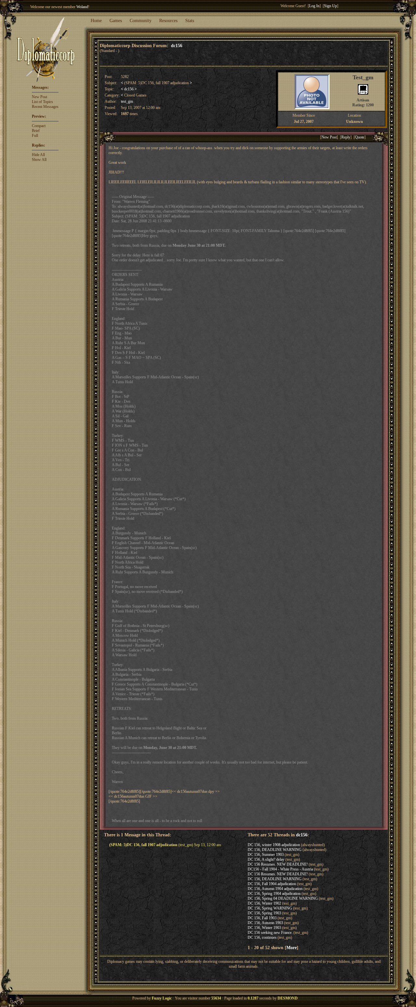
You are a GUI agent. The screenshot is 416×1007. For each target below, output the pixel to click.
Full (35, 135)
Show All (39, 159)
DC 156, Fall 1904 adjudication (272, 884)
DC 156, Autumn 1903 (265, 923)
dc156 (176, 45)
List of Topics (42, 101)
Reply (345, 137)
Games (116, 20)
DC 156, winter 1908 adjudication (274, 845)
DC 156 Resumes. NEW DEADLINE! (278, 864)
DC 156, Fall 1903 (262, 918)
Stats (189, 20)
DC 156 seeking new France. (270, 932)
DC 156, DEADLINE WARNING (275, 849)
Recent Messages (45, 106)
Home (96, 20)
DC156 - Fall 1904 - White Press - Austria (280, 869)
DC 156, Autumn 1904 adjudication (275, 888)
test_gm (127, 101)
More (291, 947)
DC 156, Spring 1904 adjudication (274, 893)
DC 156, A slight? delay (266, 859)
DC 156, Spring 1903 (264, 913)
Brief (36, 130)
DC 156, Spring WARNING (270, 908)
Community (140, 20)
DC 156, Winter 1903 (264, 927)
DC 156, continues (262, 937)
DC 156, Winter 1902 (264, 903)
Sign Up (330, 6)
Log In (314, 6)
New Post (39, 97)
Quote (359, 137)
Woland (82, 7)
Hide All (38, 154)
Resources (168, 20)
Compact (39, 126)
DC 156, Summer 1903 (266, 854)
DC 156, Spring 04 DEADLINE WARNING (283, 898)
